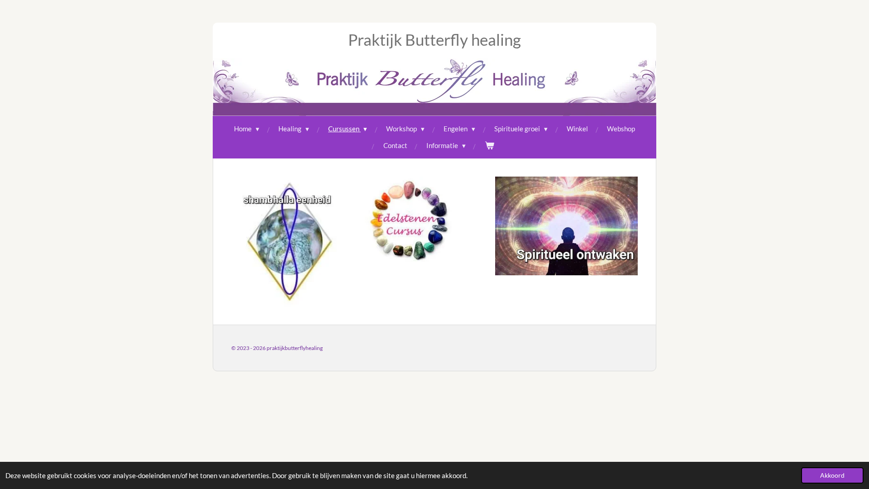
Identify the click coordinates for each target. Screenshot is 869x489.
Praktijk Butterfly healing (434, 39)
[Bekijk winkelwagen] (489, 145)
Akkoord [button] (832, 475)
